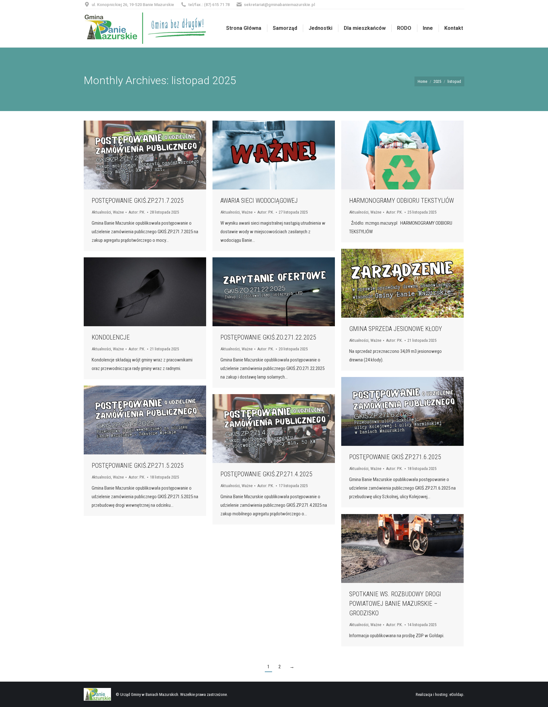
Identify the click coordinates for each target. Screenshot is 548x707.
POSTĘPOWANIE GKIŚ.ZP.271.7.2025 (138, 200)
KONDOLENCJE (111, 337)
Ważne (118, 212)
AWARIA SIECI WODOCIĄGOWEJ (259, 200)
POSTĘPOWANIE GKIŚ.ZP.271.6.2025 (395, 457)
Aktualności (101, 212)
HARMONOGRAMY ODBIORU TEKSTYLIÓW (401, 200)
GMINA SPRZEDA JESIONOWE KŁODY (395, 329)
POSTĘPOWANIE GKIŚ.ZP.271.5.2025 (138, 465)
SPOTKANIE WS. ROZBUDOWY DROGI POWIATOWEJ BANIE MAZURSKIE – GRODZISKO (395, 603)
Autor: (136, 212)
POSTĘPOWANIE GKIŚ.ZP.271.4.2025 (266, 474)
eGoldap (456, 694)
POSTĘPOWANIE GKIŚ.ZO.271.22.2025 (268, 337)
